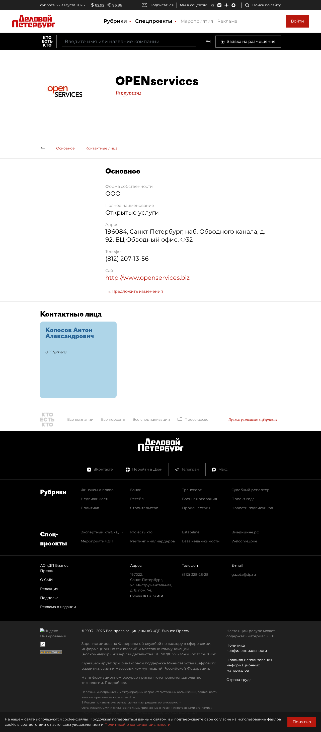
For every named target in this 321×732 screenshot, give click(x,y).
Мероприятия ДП (97, 541)
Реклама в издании (58, 607)
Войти (297, 21)
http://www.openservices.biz (147, 277)
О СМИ (46, 579)
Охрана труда (239, 679)
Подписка (49, 598)
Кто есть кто (141, 532)
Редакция (49, 589)
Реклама (227, 21)
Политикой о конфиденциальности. (138, 724)
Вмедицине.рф (245, 532)
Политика (90, 508)
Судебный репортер (250, 490)
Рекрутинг (128, 93)
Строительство (144, 508)
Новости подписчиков (252, 508)
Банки (135, 490)
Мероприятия (197, 21)
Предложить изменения (137, 291)
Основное (65, 148)
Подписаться (161, 5)
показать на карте (146, 595)
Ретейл (137, 499)
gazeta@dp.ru (243, 574)
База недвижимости (201, 541)
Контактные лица (102, 148)
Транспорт (192, 490)
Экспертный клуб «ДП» (102, 532)
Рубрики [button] (116, 21)
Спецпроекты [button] (154, 21)
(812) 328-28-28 (195, 574)
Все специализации (151, 419)
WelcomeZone (244, 541)
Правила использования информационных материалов (249, 665)
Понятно (302, 721)
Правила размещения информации (252, 419)
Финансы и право (97, 490)
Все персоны (113, 419)
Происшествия (196, 508)
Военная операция (199, 499)
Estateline (190, 532)
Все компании (80, 419)
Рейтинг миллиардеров (152, 541)
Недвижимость (95, 499)
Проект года (243, 499)
